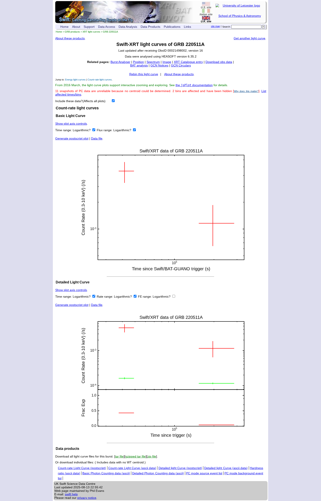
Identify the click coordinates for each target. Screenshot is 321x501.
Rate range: (105, 296)
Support (89, 26)
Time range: (64, 130)
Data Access (106, 26)
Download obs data (218, 62)
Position (138, 62)
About (76, 26)
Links (187, 26)
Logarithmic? (82, 130)
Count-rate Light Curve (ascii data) (132, 468)
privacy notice (86, 497)
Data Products (150, 26)
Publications (172, 26)
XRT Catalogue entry (188, 62)
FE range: (145, 296)
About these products (70, 38)
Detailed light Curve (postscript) (180, 468)
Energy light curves (75, 79)
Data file (96, 138)
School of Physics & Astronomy (239, 15)
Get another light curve (249, 38)
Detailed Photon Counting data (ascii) (158, 473)
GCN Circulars (181, 65)
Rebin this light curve (143, 74)
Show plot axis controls (71, 123)
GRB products (72, 31)
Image (166, 62)
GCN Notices (159, 65)
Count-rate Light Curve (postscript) (82, 468)
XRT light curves (91, 31)
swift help (71, 494)
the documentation (194, 85)
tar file (119, 456)
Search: (226, 26)
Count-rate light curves (100, 79)
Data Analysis (128, 26)
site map (215, 26)
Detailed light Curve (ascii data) (226, 468)
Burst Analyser (120, 62)
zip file (151, 456)
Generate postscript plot (71, 138)
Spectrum (153, 62)
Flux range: (105, 130)
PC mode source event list (204, 473)
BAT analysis (139, 65)
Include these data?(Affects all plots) (80, 101)
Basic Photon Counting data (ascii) (106, 473)
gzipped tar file (135, 456)
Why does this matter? (246, 91)
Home (64, 26)
